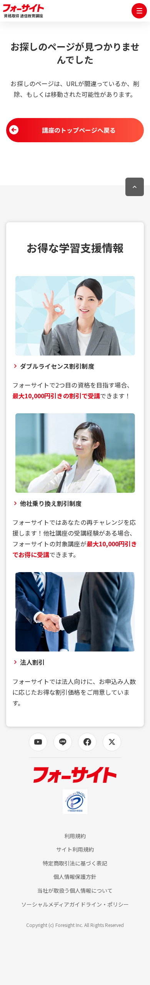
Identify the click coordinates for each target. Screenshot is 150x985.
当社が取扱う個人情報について (75, 890)
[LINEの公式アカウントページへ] (62, 742)
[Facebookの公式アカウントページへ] (87, 742)
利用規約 (75, 836)
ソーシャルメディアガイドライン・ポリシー (75, 904)
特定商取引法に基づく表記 (75, 863)
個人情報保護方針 (75, 876)
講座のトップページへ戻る (79, 130)
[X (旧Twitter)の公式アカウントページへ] (112, 742)
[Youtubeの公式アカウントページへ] (38, 742)
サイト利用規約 (75, 849)
